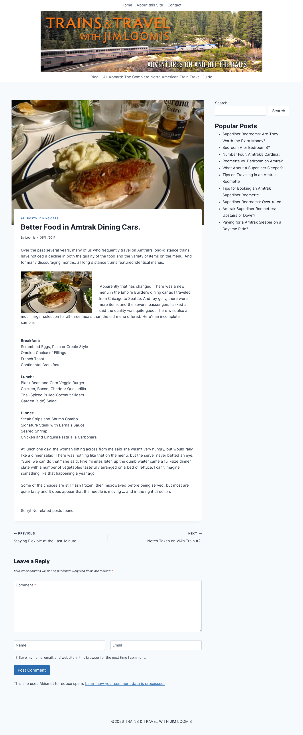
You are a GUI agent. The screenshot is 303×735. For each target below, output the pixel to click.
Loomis (30, 237)
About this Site (150, 5)
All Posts (29, 218)
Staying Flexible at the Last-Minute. (45, 537)
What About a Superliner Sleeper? (252, 168)
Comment (26, 585)
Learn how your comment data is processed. (125, 683)
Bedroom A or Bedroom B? (246, 147)
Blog (94, 77)
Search (221, 103)
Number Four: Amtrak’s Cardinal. (251, 154)
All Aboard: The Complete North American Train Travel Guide (157, 77)
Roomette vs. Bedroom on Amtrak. (253, 161)
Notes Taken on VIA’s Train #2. (174, 537)
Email (117, 645)
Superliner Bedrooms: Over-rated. (253, 202)
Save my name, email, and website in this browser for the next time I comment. (82, 657)
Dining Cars (49, 218)
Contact (174, 5)
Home (127, 5)
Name (21, 645)
